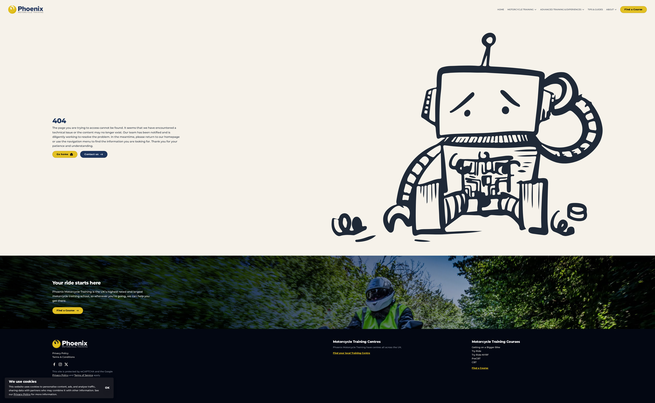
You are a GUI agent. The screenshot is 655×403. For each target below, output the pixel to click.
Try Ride (476, 351)
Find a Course (633, 9)
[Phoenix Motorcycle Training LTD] (25, 9)
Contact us (91, 154)
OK (107, 387)
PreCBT (476, 358)
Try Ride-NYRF (480, 354)
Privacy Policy (60, 353)
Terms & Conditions (63, 357)
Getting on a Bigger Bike (486, 347)
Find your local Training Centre (351, 353)
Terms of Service (83, 375)
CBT (474, 362)
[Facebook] (54, 364)
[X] (66, 364)
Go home (62, 154)
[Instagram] (60, 364)
